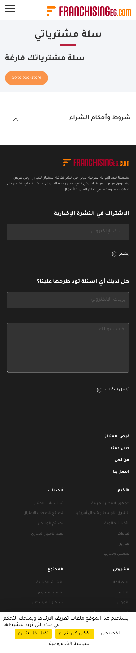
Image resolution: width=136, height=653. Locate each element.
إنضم (124, 254)
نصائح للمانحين (49, 524)
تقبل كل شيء (33, 633)
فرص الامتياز (117, 437)
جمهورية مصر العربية (110, 504)
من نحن (122, 460)
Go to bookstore (26, 78)
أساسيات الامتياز (48, 504)
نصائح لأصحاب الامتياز (44, 513)
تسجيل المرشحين (47, 603)
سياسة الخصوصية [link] (69, 644)
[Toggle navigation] (10, 8)
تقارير (124, 544)
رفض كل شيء (75, 633)
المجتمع (55, 570)
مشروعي (121, 570)
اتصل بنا (121, 472)
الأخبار (123, 491)
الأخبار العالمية (116, 524)
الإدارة (124, 593)
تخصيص (110, 633)
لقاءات (123, 534)
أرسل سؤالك (117, 390)
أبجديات (55, 491)
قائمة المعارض (49, 593)
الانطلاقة (121, 583)
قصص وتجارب (116, 554)
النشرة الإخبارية (49, 583)
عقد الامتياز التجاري (47, 534)
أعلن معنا (120, 449)
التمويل (123, 603)
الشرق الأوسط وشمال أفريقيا (102, 513)
